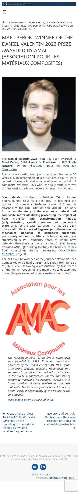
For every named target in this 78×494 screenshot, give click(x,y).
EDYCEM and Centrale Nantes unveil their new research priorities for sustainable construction (59, 419)
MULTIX (56, 208)
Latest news (17, 22)
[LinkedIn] (43, 467)
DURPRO (37, 208)
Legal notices (41, 474)
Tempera (53, 477)
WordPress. (67, 477)
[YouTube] (35, 467)
